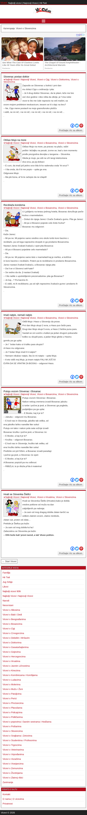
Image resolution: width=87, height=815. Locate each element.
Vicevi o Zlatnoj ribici (13, 777)
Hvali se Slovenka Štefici (17, 494)
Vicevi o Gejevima (12, 652)
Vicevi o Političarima (13, 717)
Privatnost (8, 803)
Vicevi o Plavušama (12, 708)
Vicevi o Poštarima (12, 726)
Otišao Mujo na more (15, 140)
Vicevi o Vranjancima (13, 763)
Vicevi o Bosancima (47, 143)
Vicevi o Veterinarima (13, 749)
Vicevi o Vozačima (12, 759)
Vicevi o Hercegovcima (14, 656)
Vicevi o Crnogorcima (13, 633)
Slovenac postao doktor (16, 76)
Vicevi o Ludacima (12, 680)
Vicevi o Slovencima (68, 143)
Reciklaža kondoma (14, 205)
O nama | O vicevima (13, 799)
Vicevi (3, 2)
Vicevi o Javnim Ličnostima (16, 666)
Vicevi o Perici (10, 698)
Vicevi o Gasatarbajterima (16, 647)
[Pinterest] (81, 126)
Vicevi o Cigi (43, 79)
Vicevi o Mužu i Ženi (13, 689)
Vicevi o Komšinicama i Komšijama (20, 675)
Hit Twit (6, 577)
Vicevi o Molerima (11, 684)
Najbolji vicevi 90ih (12, 591)
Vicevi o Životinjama (13, 773)
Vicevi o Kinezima (11, 670)
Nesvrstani (8, 605)
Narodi (6, 600)
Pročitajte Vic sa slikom (70, 130)
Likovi (5, 586)
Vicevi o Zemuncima (13, 768)
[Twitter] (77, 126)
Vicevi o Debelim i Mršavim (16, 638)
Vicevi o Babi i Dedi (12, 614)
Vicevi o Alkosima (11, 610)
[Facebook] (72, 126)
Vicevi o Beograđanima (14, 619)
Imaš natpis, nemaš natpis (18, 315)
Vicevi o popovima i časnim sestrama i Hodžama (27, 721)
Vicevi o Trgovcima (12, 745)
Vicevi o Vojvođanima (13, 754)
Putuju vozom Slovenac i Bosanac (22, 391)
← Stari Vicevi (9, 561)
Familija (6, 572)
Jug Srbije (8, 582)
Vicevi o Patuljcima (12, 694)
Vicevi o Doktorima (60, 79)
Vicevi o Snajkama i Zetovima (17, 735)
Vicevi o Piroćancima (13, 703)
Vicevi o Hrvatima (46, 497)
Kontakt (6, 794)
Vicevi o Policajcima (12, 712)
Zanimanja (8, 782)
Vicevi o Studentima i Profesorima (20, 740)
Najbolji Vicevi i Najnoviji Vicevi (20, 79)
